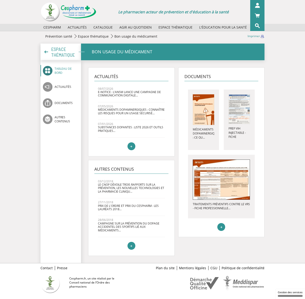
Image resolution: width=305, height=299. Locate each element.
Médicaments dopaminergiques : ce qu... (206, 133)
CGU (213, 268)
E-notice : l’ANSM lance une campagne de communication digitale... (129, 93)
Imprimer (254, 36)
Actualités (77, 27)
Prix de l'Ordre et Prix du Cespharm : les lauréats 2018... (128, 207)
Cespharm (52, 27)
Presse (62, 268)
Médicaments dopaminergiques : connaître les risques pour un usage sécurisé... (131, 111)
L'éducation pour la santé (223, 27)
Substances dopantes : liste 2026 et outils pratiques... (130, 129)
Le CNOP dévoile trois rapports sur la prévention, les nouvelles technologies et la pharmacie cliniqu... (131, 188)
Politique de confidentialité (243, 268)
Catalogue (103, 27)
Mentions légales (192, 268)
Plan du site (165, 268)
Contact (47, 268)
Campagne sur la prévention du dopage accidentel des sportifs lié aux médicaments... (128, 226)
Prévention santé (58, 36)
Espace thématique (175, 27)
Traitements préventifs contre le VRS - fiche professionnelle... (221, 206)
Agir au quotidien (135, 27)
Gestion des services (290, 292)
